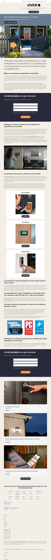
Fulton (10, 498)
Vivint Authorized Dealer (22, 541)
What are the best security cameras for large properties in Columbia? (22, 439)
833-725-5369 (37, 343)
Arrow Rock (24, 493)
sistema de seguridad (8, 299)
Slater (30, 491)
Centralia (10, 496)
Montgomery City (39, 491)
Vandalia (37, 493)
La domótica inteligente (8, 176)
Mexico (37, 496)
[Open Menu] (4, 1)
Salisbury (37, 498)
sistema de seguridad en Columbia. (32, 136)
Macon (23, 496)
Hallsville (30, 498)
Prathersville (18, 491)
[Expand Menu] (17, 5)
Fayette (10, 493)
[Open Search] (45, 1)
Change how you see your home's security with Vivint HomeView (21, 471)
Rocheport (17, 496)
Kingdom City (11, 491)
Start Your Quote (25, 117)
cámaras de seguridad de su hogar (10, 139)
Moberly (23, 498)
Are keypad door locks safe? (12, 406)
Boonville (31, 496)
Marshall (17, 498)
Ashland (30, 493)
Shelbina (23, 491)
